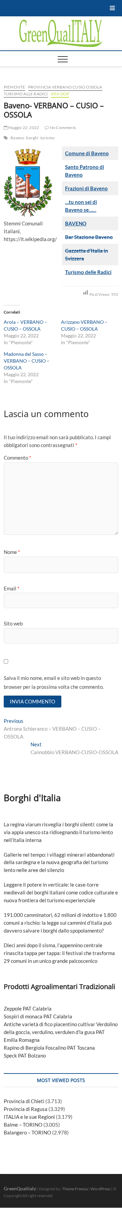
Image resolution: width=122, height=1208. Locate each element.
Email (11, 588)
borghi (32, 137)
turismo (47, 137)
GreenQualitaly (20, 1188)
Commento (17, 458)
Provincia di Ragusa (25, 1109)
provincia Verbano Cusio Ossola (65, 87)
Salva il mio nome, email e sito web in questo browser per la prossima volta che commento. (54, 682)
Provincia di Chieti (24, 1101)
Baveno (17, 137)
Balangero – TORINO (27, 1132)
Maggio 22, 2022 (23, 127)
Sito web (13, 623)
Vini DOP (60, 93)
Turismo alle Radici (26, 93)
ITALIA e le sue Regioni (29, 1117)
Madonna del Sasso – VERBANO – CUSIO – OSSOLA (26, 360)
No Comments (62, 127)
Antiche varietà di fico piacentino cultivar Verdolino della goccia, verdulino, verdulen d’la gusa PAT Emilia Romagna (61, 1032)
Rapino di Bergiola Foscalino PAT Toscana (49, 1048)
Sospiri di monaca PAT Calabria (38, 1016)
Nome (12, 552)
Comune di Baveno (87, 153)
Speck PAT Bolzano (25, 1055)
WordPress (100, 1188)
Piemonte (14, 87)
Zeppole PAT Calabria (28, 1008)
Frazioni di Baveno (86, 188)
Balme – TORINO (23, 1125)
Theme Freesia (75, 1188)
